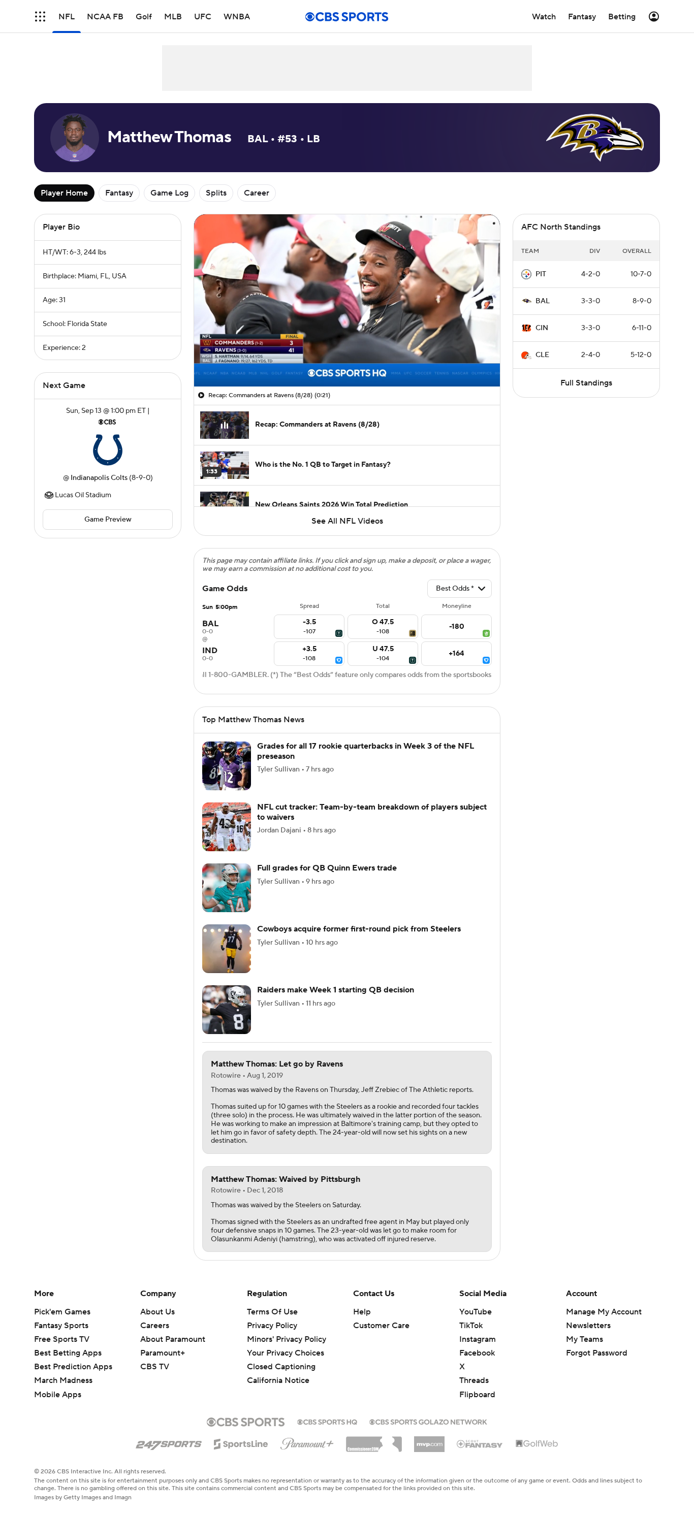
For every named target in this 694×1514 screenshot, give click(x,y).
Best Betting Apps (68, 1353)
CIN (541, 328)
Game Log (169, 193)
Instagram (477, 1339)
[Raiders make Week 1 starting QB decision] (226, 1009)
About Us (157, 1312)
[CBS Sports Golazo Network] (428, 1421)
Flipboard (477, 1395)
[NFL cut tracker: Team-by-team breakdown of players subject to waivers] (226, 826)
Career (256, 193)
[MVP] (429, 1440)
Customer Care (381, 1325)
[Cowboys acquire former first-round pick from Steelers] (226, 948)
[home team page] (107, 450)
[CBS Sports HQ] (327, 1421)
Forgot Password (596, 1353)
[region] (347, 300)
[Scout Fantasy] (480, 1443)
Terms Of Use (272, 1312)
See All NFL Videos (347, 521)
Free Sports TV (61, 1339)
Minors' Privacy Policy (286, 1339)
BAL (542, 301)
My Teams (584, 1339)
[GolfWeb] (537, 1444)
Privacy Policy (272, 1325)
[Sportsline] (241, 1442)
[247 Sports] (169, 1442)
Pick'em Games (62, 1312)
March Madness (63, 1380)
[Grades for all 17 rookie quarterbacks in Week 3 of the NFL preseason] (226, 766)
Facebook (477, 1353)
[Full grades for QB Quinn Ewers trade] (226, 887)
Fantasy (119, 193)
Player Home (64, 193)
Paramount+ (162, 1353)
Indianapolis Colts (99, 477)
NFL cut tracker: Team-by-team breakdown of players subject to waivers (372, 812)
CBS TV (154, 1367)
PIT (540, 274)
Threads (474, 1380)
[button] (40, 16)
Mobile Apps (57, 1395)
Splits (216, 193)
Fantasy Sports (61, 1325)
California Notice (278, 1371)
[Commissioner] (374, 1440)
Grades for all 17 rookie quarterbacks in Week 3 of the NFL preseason (365, 751)
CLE (542, 355)
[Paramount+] (307, 1442)
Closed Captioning (281, 1357)
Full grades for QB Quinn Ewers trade (327, 868)
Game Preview (108, 519)
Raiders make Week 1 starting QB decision (335, 990)
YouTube (475, 1312)
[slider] (347, 357)
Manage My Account (604, 1312)
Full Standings (586, 383)
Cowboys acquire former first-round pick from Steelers (359, 929)
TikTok (471, 1325)
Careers (154, 1325)
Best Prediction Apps (73, 1367)
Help (362, 1312)
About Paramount (172, 1339)
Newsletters (588, 1325)
